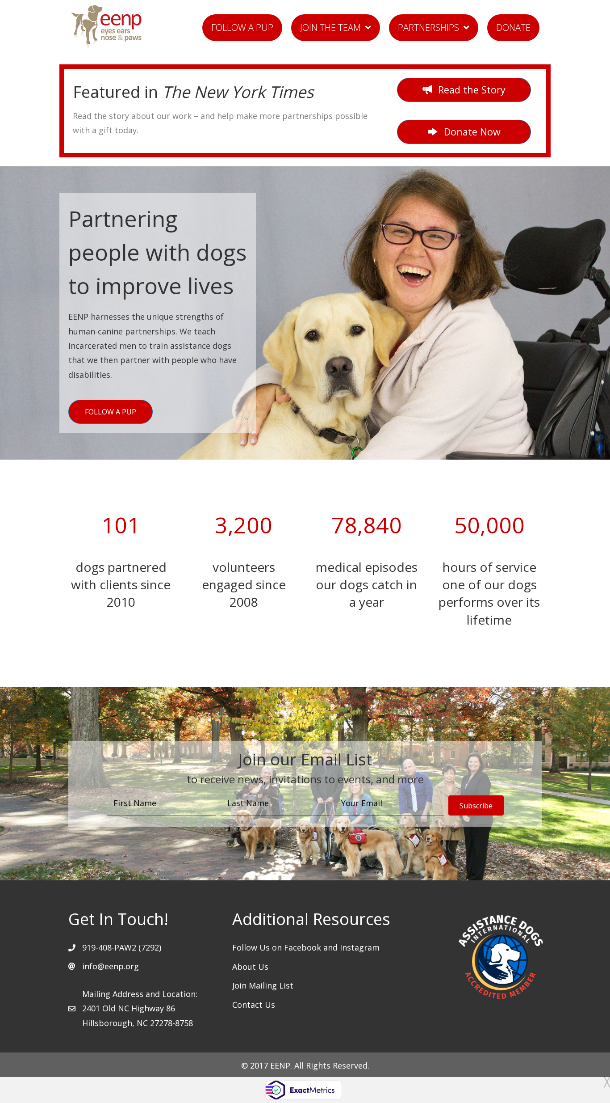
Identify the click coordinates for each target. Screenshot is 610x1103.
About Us (250, 966)
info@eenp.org (110, 966)
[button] (464, 132)
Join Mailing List (262, 985)
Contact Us (253, 1004)
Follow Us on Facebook (277, 947)
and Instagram (351, 947)
